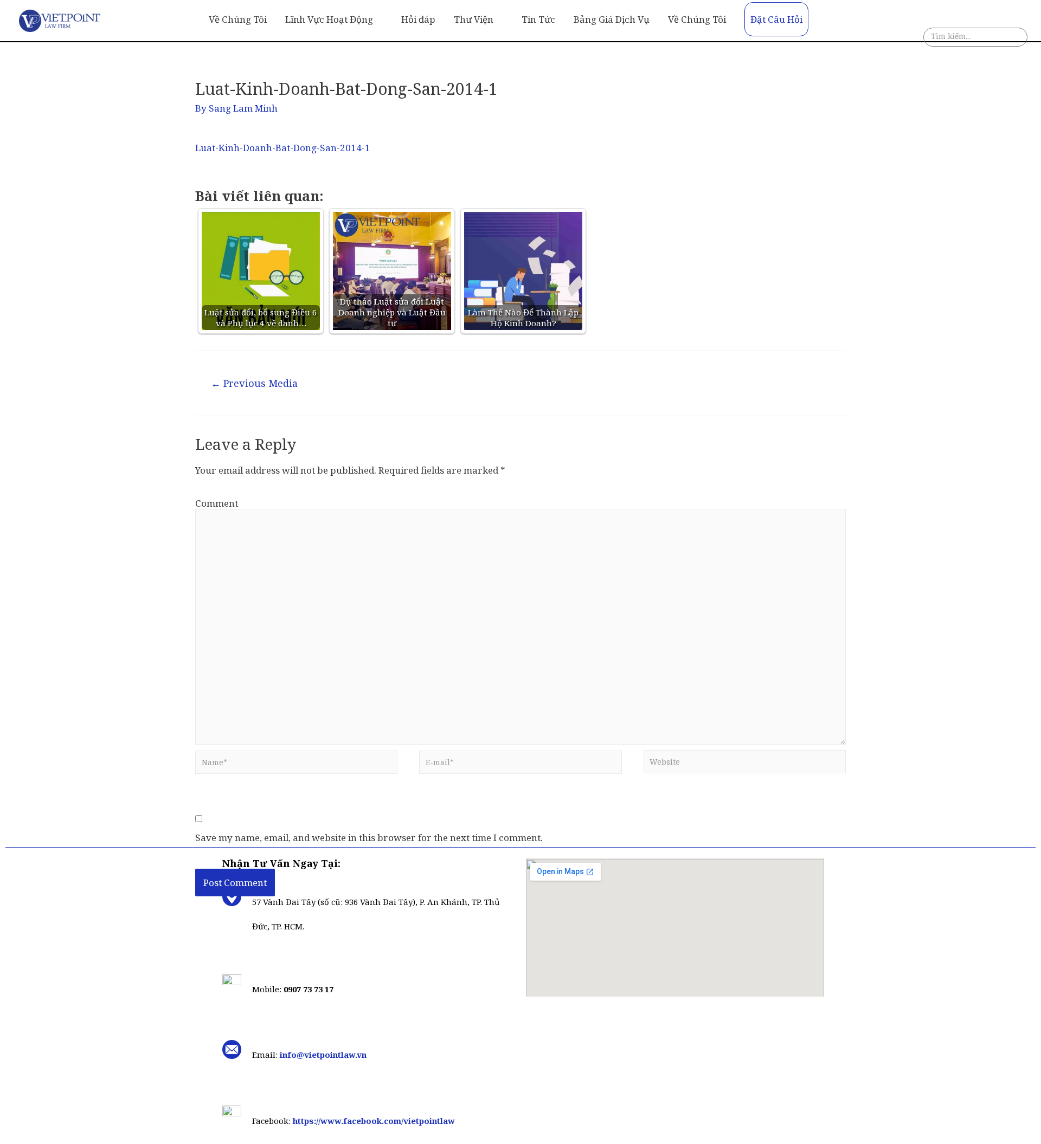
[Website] (745, 764)
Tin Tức (538, 19)
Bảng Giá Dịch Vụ (612, 19)
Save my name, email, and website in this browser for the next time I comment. (369, 837)
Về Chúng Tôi (238, 19)
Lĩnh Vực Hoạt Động (329, 19)
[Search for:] (975, 39)
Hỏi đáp (418, 19)
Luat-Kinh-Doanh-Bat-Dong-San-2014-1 (282, 147)
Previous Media (254, 383)
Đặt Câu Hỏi (776, 19)
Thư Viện (473, 19)
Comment (216, 503)
